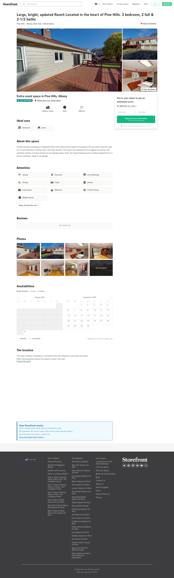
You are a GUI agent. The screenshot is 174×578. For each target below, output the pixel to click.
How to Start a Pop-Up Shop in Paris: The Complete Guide (57, 494)
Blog (98, 477)
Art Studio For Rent (80, 539)
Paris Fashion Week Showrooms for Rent (56, 501)
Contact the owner (24, 361)
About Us (99, 484)
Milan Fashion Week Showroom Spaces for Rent (57, 513)
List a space (101, 458)
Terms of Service (103, 494)
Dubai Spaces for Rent (81, 502)
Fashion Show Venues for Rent (81, 543)
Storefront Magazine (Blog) (56, 466)
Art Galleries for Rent (80, 515)
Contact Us (100, 480)
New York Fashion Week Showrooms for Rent (58, 506)
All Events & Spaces (80, 461)
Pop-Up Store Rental (80, 506)
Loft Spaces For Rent (80, 532)
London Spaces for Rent (81, 488)
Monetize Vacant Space (106, 474)
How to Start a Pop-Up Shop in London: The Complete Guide (57, 487)
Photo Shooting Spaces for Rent (81, 528)
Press (98, 491)
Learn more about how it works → (32, 437)
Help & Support (102, 487)
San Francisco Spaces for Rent (81, 471)
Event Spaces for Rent (81, 518)
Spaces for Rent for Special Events (80, 549)
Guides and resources (57, 470)
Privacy (99, 497)
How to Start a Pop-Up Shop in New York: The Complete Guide (57, 479)
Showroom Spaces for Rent (81, 510)
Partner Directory (55, 461)
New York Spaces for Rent (80, 466)
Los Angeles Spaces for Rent (81, 477)
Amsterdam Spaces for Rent (81, 492)
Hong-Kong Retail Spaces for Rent (79, 498)
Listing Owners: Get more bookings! (104, 462)
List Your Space (102, 467)
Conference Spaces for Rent (81, 522)
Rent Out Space (102, 470)
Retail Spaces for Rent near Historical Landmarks (81, 555)
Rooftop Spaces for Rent (82, 536)
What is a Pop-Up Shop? (58, 474)
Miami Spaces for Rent (81, 481)
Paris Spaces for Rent (81, 485)
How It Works (53, 458)
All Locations (77, 458)
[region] (65, 395)
